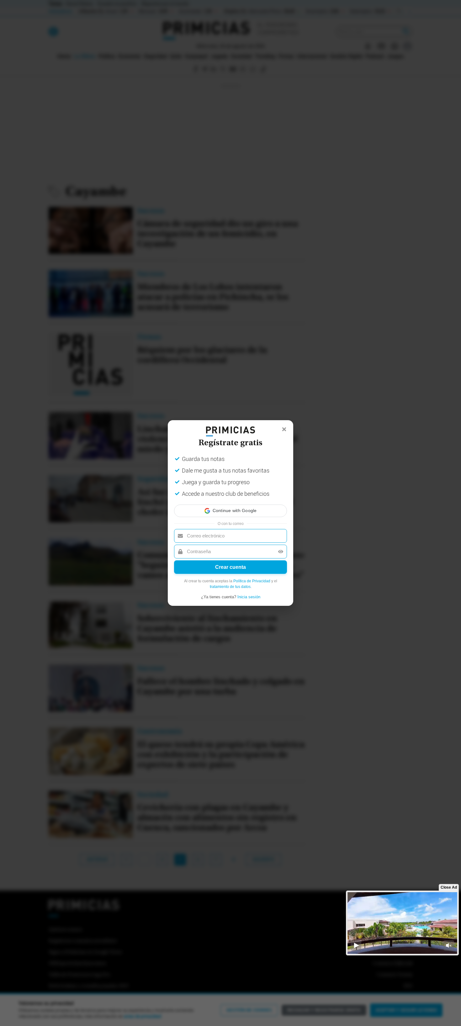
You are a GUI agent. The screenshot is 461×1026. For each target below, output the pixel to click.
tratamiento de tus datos (230, 586)
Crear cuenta (230, 567)
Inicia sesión (248, 597)
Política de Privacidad (251, 581)
